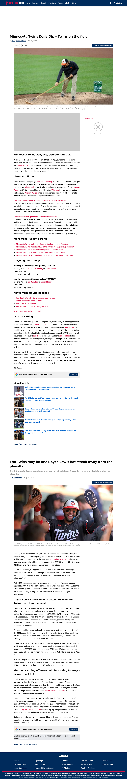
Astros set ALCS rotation (26, 304)
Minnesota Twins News (28, 444)
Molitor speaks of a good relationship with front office (35, 217)
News (28, 3)
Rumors (35, 3)
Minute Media (14, 773)
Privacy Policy (67, 764)
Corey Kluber (46, 282)
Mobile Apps (107, 761)
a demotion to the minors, (60, 559)
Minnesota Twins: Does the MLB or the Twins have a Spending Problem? (45, 247)
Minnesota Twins (23, 165)
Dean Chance (40, 325)
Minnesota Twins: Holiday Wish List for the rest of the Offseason (41, 252)
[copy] (26, 45)
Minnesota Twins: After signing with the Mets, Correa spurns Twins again (45, 255)
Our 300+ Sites (87, 761)
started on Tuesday (44, 182)
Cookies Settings (87, 768)
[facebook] (110, 3)
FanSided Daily (20, 764)
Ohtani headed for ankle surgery (29, 301)
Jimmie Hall (69, 327)
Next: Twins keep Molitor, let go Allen (28, 311)
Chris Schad (17, 478)
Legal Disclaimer (20, 768)
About (16, 761)
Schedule (43, 3)
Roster (60, 3)
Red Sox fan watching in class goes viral (32, 306)
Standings (52, 3)
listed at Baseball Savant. (55, 690)
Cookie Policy (108, 764)
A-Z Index (66, 768)
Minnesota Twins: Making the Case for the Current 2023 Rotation (42, 244)
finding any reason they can (30, 709)
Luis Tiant (37, 336)
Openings (39, 761)
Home (16, 444)
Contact (65, 761)
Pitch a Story (40, 764)
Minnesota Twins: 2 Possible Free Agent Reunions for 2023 (39, 250)
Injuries (67, 3)
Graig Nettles (64, 336)
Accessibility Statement (44, 768)
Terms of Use (86, 764)
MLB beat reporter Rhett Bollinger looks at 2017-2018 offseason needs (42, 200)
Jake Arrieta (51, 269)
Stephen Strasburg (35, 269)
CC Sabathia (33, 282)
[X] (114, 3)
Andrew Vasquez (32, 193)
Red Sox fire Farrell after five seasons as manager (36, 298)
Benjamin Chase (19, 41)
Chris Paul (29, 187)
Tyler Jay (55, 190)
